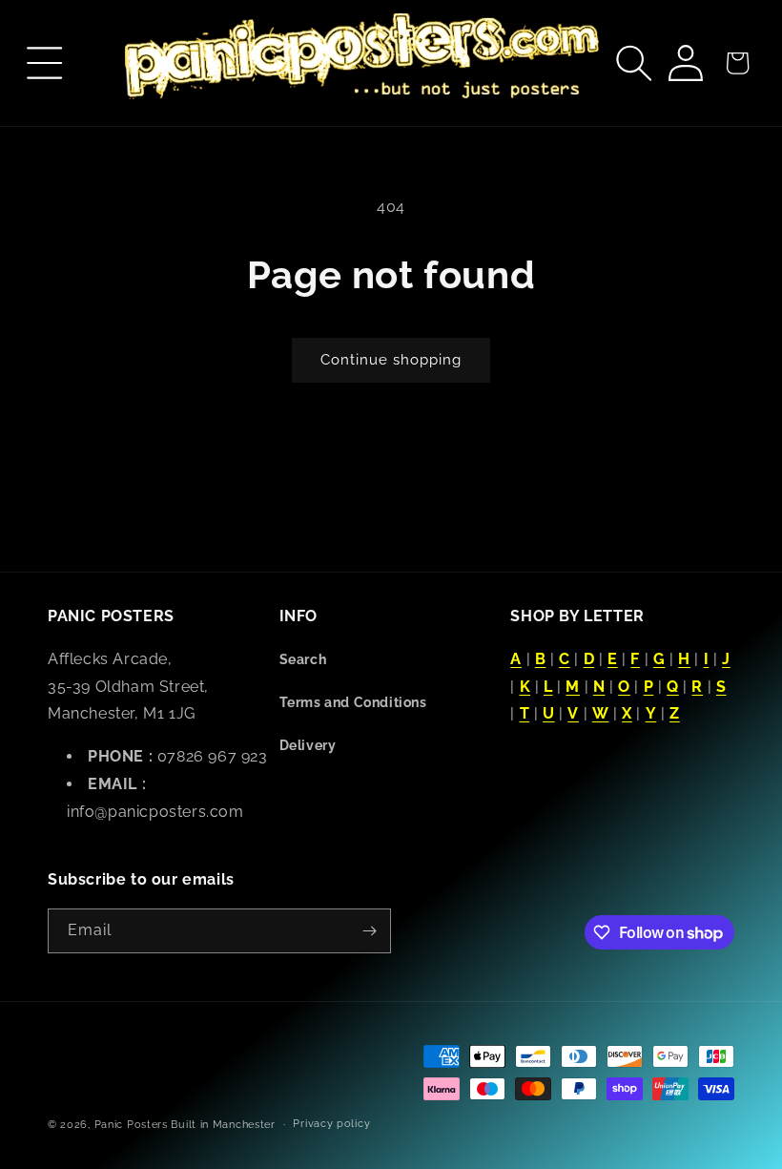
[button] (45, 63)
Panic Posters (131, 1124)
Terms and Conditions (353, 702)
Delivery (308, 745)
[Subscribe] (369, 930)
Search (303, 659)
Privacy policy (331, 1123)
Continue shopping (391, 359)
